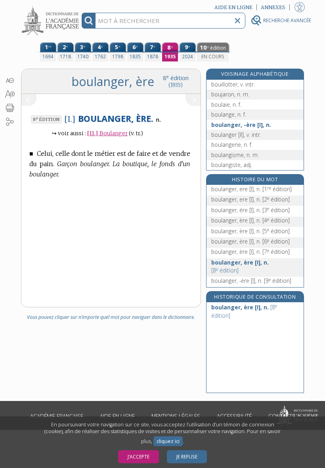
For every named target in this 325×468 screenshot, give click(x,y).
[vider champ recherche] (237, 21)
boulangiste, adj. (231, 165)
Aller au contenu (51, 7)
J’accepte (138, 456)
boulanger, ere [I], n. (251, 189)
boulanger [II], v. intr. (236, 134)
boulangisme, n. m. (235, 155)
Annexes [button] (273, 7)
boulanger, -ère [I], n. (241, 125)
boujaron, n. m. (230, 94)
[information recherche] (89, 21)
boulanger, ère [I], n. (250, 220)
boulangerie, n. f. (231, 144)
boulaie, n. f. (226, 104)
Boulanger (107, 133)
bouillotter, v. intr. (233, 84)
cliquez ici (168, 441)
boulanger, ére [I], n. (250, 210)
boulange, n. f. (228, 114)
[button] (10, 80)
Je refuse (186, 456)
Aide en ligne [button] (233, 7)
